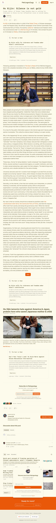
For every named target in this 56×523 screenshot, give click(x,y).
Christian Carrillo (10, 442)
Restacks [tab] (12, 430)
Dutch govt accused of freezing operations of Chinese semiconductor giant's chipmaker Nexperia (21, 459)
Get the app (34, 516)
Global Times (33, 23)
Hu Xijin (5, 23)
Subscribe (44, 2)
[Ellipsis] (52, 443)
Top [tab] (5, 454)
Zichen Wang (6, 313)
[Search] (36, 2)
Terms (31, 513)
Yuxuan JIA (8, 15)
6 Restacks (19, 403)
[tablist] (9, 430)
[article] (28, 462)
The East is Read (30, 66)
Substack (21, 520)
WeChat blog (25, 30)
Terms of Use (34, 490)
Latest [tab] (8, 454)
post (28, 68)
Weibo (16, 32)
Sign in (52, 2)
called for (30, 28)
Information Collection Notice (28, 491)
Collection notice (37, 513)
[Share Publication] (39, 2)
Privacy (27, 513)
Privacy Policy (38, 491)
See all (6, 492)
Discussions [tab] (13, 454)
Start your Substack (24, 516)
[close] (41, 469)
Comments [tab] (6, 430)
